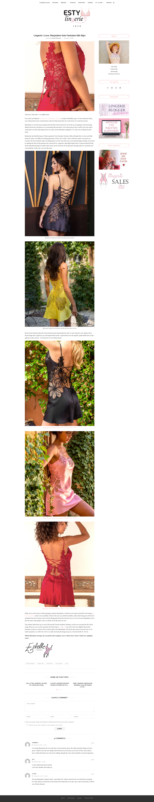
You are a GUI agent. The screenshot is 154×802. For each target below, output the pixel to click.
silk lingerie (58, 663)
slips (66, 663)
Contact (79, 798)
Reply (92, 743)
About (63, 798)
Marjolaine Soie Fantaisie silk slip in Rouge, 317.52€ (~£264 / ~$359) (60, 608)
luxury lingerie (30, 663)
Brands (63, 2)
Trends (90, 2)
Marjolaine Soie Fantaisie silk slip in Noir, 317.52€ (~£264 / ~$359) (59, 427)
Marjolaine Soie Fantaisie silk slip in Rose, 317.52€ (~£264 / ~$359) (59, 518)
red (60, 627)
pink (64, 627)
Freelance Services (114, 74)
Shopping (81, 2)
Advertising (114, 71)
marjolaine (40, 663)
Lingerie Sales (44, 2)
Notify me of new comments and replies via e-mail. (45, 725)
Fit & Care (98, 2)
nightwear (49, 663)
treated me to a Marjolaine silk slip (50, 118)
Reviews (55, 2)
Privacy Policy (89, 798)
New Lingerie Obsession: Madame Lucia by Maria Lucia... (83, 685)
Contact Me (114, 69)
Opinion (73, 2)
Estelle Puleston (56, 38)
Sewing (109, 2)
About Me (114, 66)
